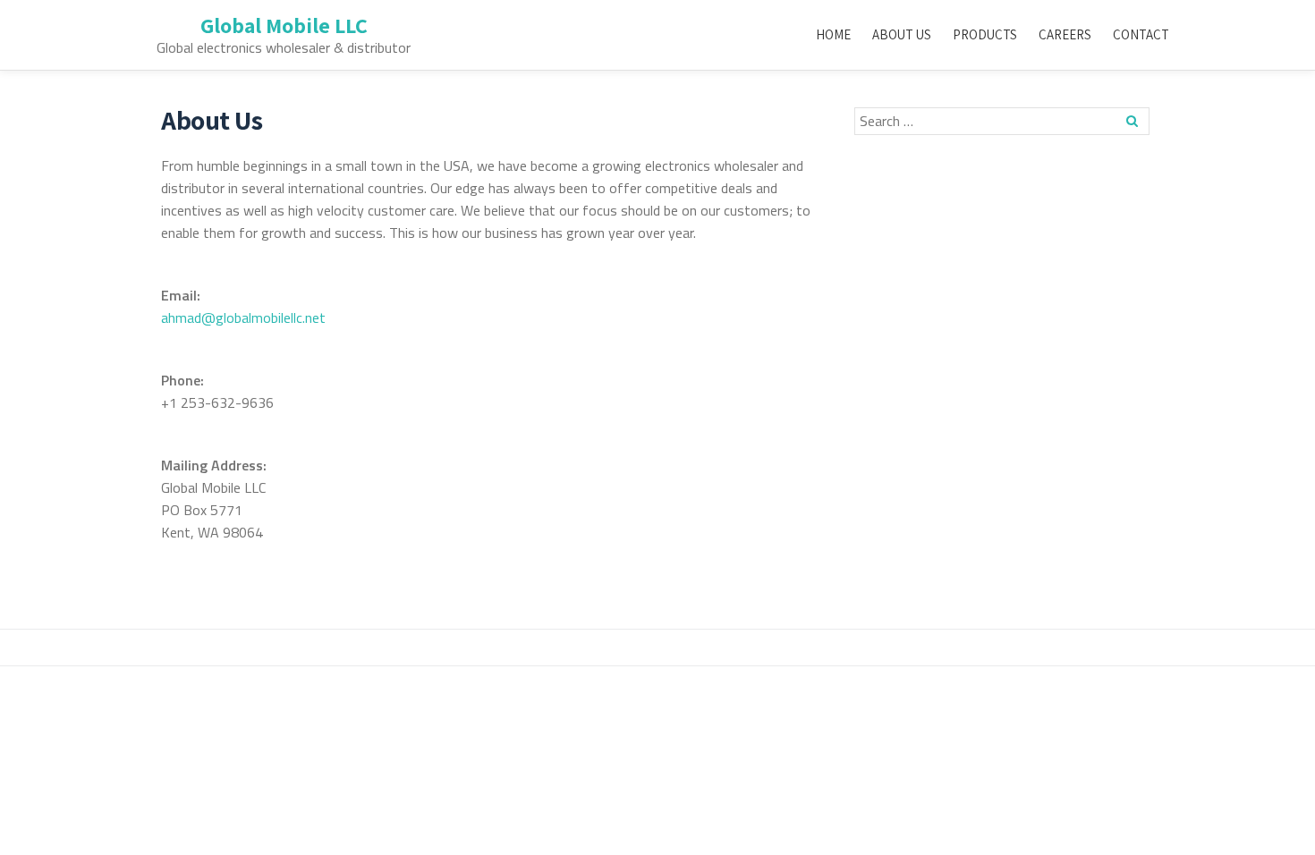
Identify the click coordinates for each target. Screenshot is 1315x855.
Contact (1141, 35)
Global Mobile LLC (284, 25)
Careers (1065, 35)
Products (985, 35)
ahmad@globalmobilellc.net (243, 317)
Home (833, 35)
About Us (901, 35)
